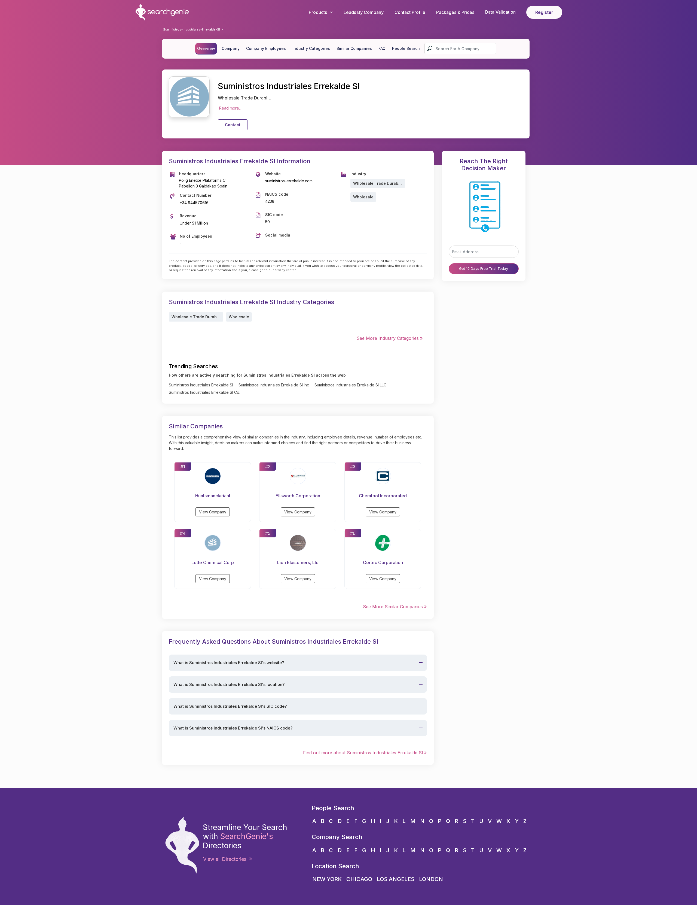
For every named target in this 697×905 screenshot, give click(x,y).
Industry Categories (311, 48)
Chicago (359, 879)
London (431, 879)
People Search (406, 48)
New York (327, 879)
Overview (206, 48)
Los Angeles (395, 879)
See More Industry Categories (388, 338)
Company (231, 48)
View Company (212, 512)
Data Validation (500, 12)
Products (318, 12)
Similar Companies (354, 48)
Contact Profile (410, 12)
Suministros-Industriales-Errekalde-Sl (191, 29)
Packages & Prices (455, 12)
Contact (232, 124)
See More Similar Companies (393, 606)
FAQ (382, 48)
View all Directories (226, 859)
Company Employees (266, 48)
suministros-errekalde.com (289, 180)
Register (544, 12)
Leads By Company (364, 12)
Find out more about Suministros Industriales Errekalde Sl (363, 752)
